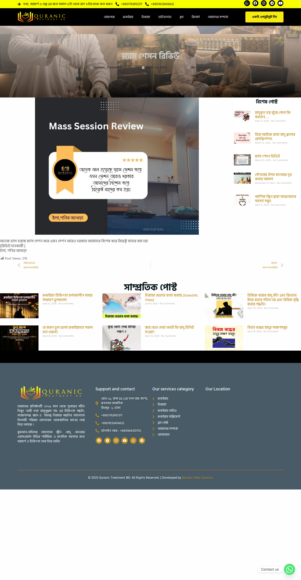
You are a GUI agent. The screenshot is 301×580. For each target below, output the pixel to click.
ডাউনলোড (164, 17)
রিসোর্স (196, 17)
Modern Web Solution (197, 477)
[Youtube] (280, 3)
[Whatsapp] (247, 3)
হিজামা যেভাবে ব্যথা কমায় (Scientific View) (171, 297)
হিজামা (145, 17)
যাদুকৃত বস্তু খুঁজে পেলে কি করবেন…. (273, 115)
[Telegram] (272, 3)
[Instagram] (264, 3)
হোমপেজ (109, 17)
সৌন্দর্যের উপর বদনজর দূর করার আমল (273, 177)
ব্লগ (181, 17)
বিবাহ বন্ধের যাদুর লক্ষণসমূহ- (268, 328)
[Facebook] (255, 3)
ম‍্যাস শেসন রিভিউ (267, 156)
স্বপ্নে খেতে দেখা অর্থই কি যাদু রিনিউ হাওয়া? (169, 330)
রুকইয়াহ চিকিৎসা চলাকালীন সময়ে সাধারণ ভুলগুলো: (67, 297)
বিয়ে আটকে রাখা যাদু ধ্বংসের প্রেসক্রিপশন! (275, 137)
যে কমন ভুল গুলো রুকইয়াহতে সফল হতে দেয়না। (68, 330)
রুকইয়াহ (128, 17)
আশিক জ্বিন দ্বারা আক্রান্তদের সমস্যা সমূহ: (275, 199)
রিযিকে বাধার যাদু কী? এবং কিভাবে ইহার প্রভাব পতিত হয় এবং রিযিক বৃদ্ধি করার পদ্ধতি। (273, 299)
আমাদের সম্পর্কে (218, 17)
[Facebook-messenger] (107, 440)
